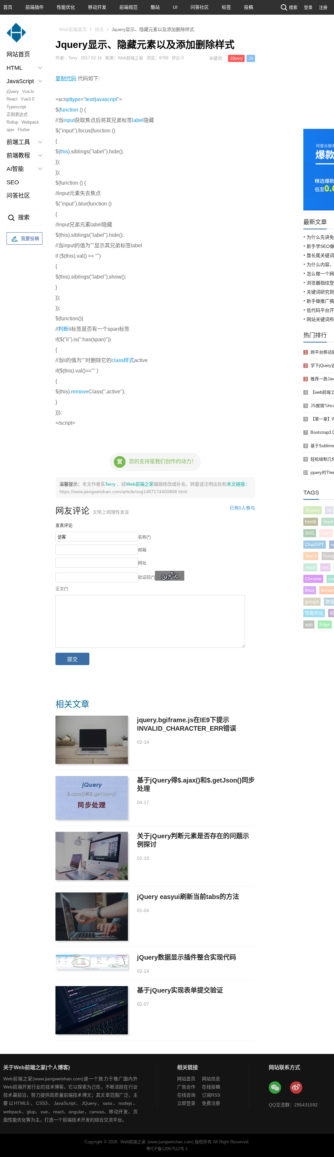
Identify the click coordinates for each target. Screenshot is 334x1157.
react (310, 567)
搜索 (293, 7)
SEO (13, 182)
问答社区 (199, 7)
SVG (309, 533)
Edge (324, 624)
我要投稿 (30, 238)
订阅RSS (211, 1095)
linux (309, 590)
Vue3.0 (27, 99)
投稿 (248, 7)
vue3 (326, 533)
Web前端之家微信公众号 (275, 1087)
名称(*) (144, 537)
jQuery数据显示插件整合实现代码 (186, 957)
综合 (99, 29)
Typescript (16, 106)
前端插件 (34, 7)
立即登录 (186, 1103)
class (118, 360)
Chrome (313, 578)
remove (79, 391)
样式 (129, 360)
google (312, 601)
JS (329, 510)
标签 (226, 7)
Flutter (24, 129)
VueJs (28, 91)
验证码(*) (146, 577)
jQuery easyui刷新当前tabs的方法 (188, 896)
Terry (111, 484)
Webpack (30, 122)
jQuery (13, 91)
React (12, 99)
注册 (323, 7)
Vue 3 (311, 555)
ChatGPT (314, 544)
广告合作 (186, 1086)
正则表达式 (17, 114)
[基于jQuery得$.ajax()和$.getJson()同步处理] (91, 797)
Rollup (12, 122)
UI (175, 7)
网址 (142, 562)
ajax (10, 129)
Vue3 (328, 521)
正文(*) (61, 588)
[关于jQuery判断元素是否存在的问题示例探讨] (91, 856)
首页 (7, 7)
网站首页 (18, 54)
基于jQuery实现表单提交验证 (180, 990)
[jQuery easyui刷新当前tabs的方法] (91, 916)
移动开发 (97, 7)
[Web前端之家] (16, 35)
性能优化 (66, 7)
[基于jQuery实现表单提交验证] (91, 1010)
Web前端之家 (140, 484)
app (309, 624)
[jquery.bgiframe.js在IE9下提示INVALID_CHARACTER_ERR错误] (91, 740)
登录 (308, 7)
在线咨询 (186, 1095)
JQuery (312, 510)
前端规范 (128, 7)
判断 (63, 329)
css (325, 567)
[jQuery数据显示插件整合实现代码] (91, 961)
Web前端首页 (73, 29)
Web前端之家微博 (296, 1087)
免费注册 (211, 1103)
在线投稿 (211, 1086)
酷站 (155, 7)
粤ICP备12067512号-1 (167, 1148)
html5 (310, 521)
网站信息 (211, 1078)
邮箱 (142, 549)
